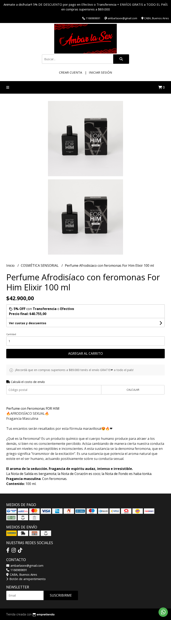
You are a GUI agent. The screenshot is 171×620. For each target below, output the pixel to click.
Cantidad (11, 334)
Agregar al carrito (85, 353)
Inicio (10, 265)
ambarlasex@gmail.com (26, 566)
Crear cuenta (70, 72)
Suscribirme (61, 595)
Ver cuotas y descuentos (27, 323)
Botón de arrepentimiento (27, 579)
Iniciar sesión (100, 72)
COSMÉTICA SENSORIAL (40, 265)
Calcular (133, 390)
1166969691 (18, 570)
